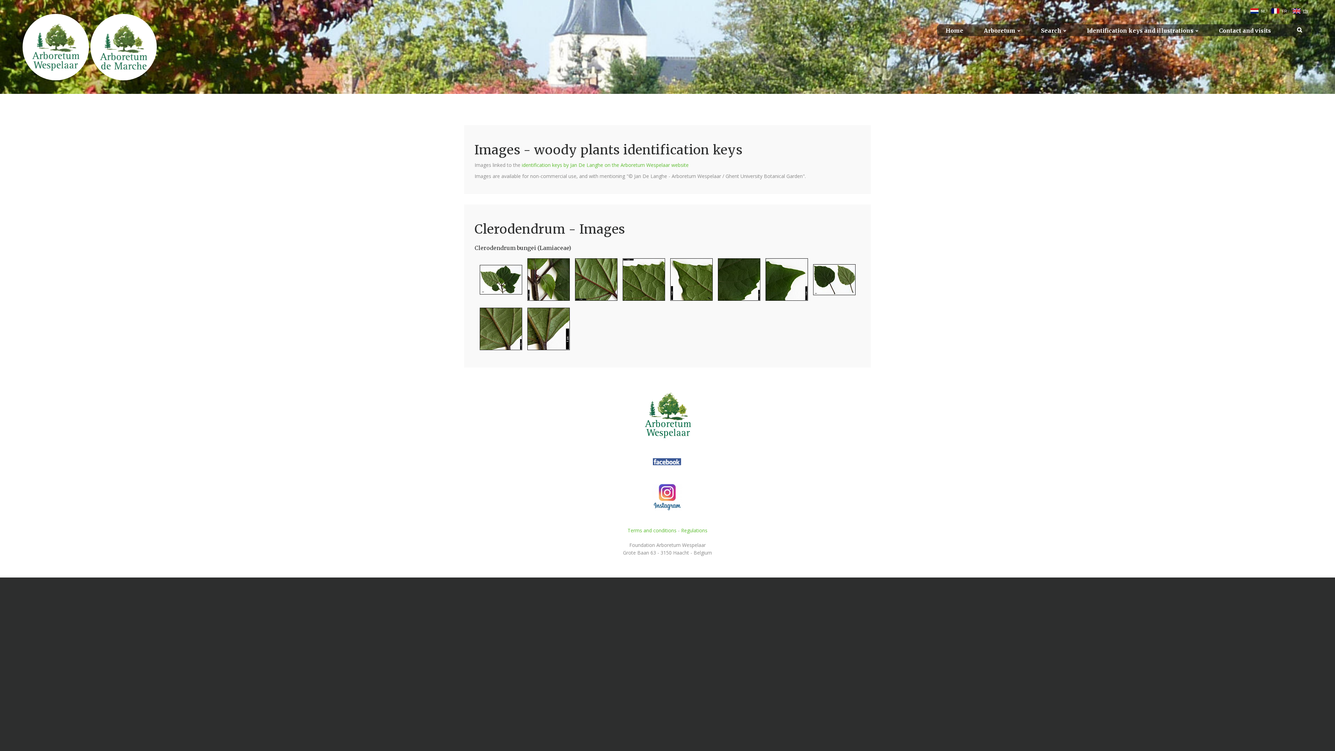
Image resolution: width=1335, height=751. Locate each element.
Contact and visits (1245, 30)
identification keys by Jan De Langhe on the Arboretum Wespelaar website (605, 165)
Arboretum (1000, 30)
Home (954, 30)
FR (1284, 11)
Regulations (694, 530)
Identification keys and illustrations (1140, 30)
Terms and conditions (652, 530)
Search (1051, 30)
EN (1305, 11)
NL (1263, 11)
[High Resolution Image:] (498, 282)
